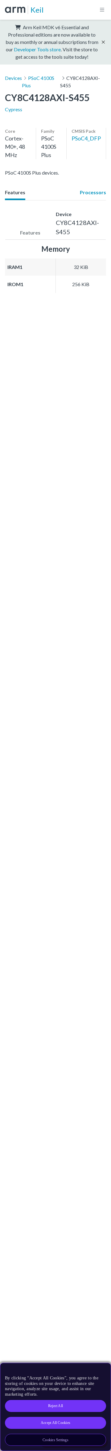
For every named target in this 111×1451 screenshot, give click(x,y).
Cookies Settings (55, 1440)
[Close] (102, 1370)
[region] (55, 1407)
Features (15, 192)
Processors (93, 192)
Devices (13, 78)
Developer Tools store (37, 49)
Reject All (55, 1406)
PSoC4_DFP (86, 138)
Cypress (13, 109)
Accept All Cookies (55, 1423)
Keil (37, 9)
